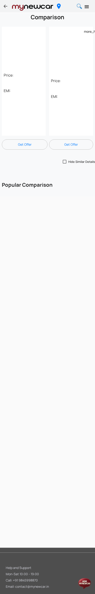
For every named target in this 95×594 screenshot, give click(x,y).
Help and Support (18, 567)
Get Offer (25, 144)
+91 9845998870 (25, 580)
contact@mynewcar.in (32, 586)
